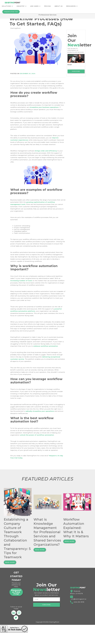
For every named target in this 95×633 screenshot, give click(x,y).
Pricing (47, 6)
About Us (59, 6)
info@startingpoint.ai (78, 599)
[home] (12, 1)
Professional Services (47, 15)
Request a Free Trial (11, 11)
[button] (7, 6)
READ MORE (10, 562)
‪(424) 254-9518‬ (79, 602)
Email (70, 64)
